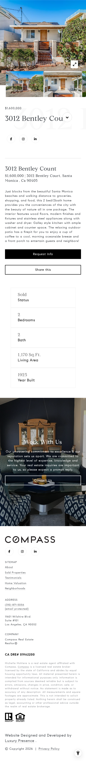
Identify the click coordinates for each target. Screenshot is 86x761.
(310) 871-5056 (14, 604)
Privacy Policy (49, 749)
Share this (43, 270)
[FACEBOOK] (11, 139)
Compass (23, 666)
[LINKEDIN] (35, 139)
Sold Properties (15, 572)
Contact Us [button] (43, 480)
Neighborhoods (15, 588)
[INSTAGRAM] (23, 139)
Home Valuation (15, 583)
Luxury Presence (19, 741)
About (9, 567)
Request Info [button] (43, 254)
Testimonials (13, 577)
